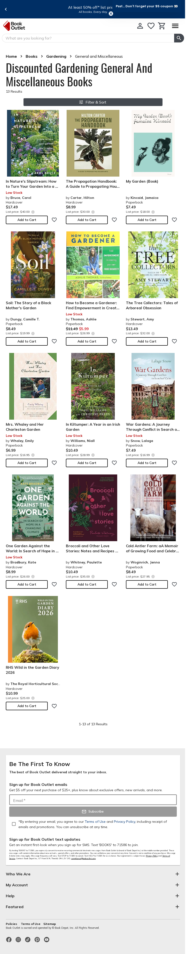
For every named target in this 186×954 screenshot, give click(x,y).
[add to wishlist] (54, 220)
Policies (12, 924)
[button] (146, 6)
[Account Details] (140, 25)
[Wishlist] (151, 25)
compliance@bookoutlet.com (83, 858)
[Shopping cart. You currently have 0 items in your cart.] (161, 25)
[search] (179, 38)
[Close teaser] (110, 13)
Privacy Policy (152, 856)
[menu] (175, 26)
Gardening (56, 56)
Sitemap (49, 924)
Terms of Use (30, 924)
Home (11, 56)
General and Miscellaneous (99, 56)
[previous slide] (6, 9)
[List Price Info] (33, 212)
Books (32, 56)
